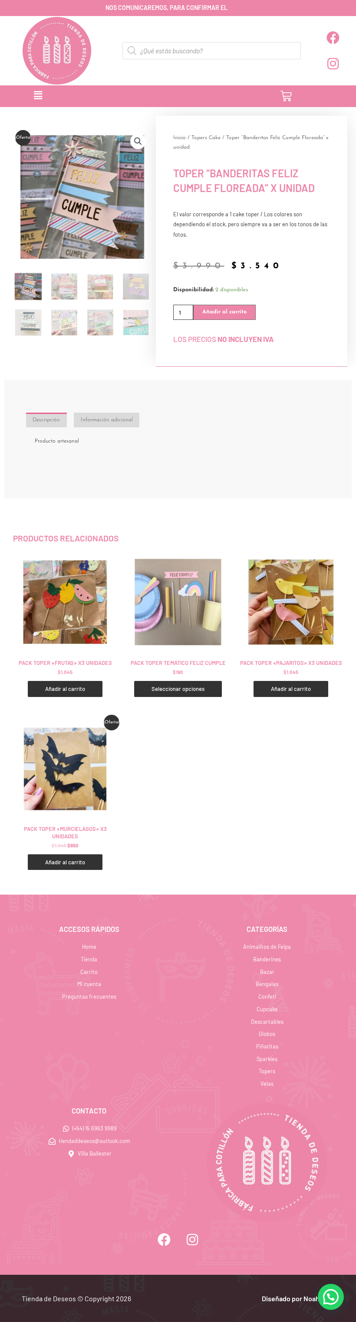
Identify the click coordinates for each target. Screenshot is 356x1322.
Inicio (179, 137)
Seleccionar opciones (178, 688)
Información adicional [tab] (107, 420)
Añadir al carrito (224, 312)
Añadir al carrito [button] (65, 688)
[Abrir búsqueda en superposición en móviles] (211, 50)
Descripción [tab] (46, 420)
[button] (122, 96)
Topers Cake (206, 137)
